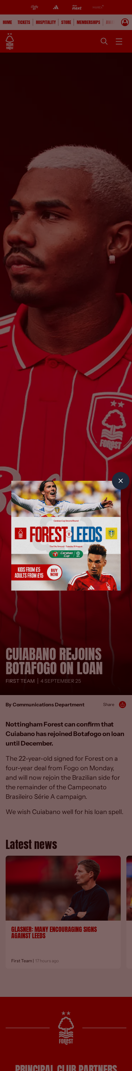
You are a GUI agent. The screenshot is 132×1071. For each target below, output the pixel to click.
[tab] (121, 481)
